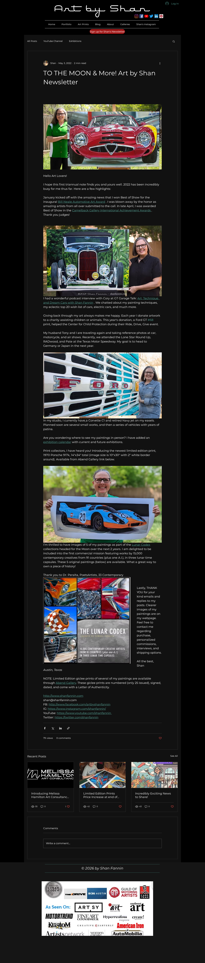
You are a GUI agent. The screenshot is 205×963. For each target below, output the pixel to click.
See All (174, 756)
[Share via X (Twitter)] (52, 728)
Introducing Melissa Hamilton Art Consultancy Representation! (50, 795)
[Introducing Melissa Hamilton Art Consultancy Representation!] (50, 775)
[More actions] (160, 63)
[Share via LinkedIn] (60, 728)
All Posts (32, 41)
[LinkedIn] (156, 16)
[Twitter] (151, 16)
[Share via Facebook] (44, 728)
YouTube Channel (53, 41)
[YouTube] (146, 16)
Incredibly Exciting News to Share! (153, 795)
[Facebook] (141, 16)
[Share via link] (68, 728)
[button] (110, 24)
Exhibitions (75, 41)
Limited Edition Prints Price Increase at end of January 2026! (100, 795)
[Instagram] (136, 16)
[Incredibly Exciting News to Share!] (154, 775)
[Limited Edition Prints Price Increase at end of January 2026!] (102, 775)
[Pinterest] (161, 16)
